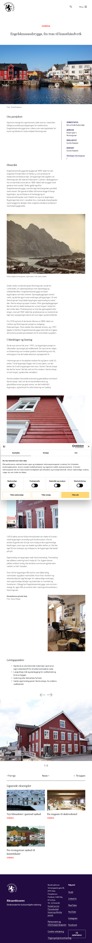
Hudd (70, 892)
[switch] (35, 485)
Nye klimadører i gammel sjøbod (24, 814)
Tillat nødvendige (17, 495)
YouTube (72, 911)
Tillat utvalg (46, 495)
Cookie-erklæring (56, 931)
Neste (45, 775)
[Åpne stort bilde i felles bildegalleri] (46, 74)
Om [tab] (76, 453)
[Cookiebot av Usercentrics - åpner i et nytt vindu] (74, 446)
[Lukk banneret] (88, 446)
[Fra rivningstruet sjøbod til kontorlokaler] (26, 836)
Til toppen (80, 775)
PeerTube (72, 905)
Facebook (72, 924)
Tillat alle (75, 495)
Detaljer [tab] (46, 453)
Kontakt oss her (53, 906)
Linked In (72, 898)
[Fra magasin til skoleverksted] (66, 800)
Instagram (72, 918)
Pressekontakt (53, 909)
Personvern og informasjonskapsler (57, 923)
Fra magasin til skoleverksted (62, 814)
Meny (81, 7)
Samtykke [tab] (16, 453)
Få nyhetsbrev (77, 933)
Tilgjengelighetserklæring (59, 937)
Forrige (11, 775)
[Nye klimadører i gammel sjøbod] (26, 800)
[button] (42, 694)
